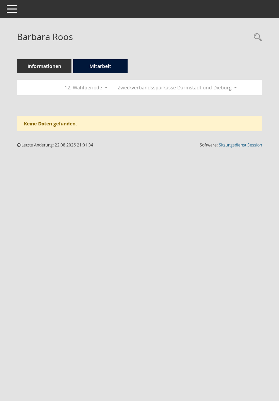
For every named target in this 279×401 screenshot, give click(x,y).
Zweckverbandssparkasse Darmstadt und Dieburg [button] (175, 87)
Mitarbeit (100, 66)
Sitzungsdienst (240, 145)
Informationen (44, 66)
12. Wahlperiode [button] (84, 87)
